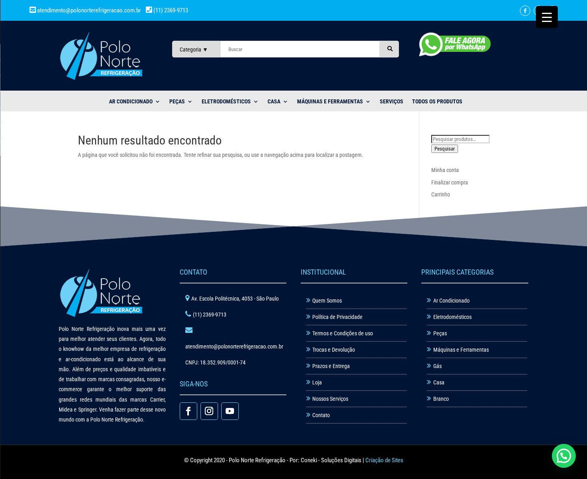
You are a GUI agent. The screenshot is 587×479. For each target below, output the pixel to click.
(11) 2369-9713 (170, 10)
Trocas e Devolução (333, 349)
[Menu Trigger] (547, 17)
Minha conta (445, 170)
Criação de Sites (384, 460)
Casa (438, 382)
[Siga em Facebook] (525, 11)
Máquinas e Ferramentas (330, 102)
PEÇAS (177, 102)
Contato (321, 415)
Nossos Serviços (330, 399)
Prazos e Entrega (331, 366)
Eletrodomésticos (226, 102)
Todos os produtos (437, 102)
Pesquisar (444, 149)
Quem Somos (327, 300)
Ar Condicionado (451, 300)
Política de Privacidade (337, 317)
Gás (437, 366)
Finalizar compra (449, 182)
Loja (317, 382)
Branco (441, 399)
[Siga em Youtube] (230, 411)
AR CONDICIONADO (131, 102)
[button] (564, 456)
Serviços (391, 102)
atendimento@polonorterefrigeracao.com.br (89, 10)
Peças (440, 333)
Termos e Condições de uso (342, 333)
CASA (274, 102)
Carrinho (440, 194)
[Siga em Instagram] (209, 411)
